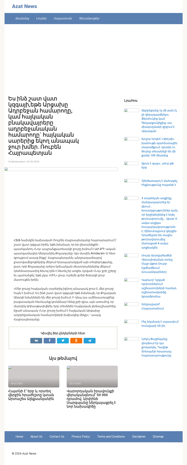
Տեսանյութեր (89, 18)
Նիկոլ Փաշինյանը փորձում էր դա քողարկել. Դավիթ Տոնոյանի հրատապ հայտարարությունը (156, 347)
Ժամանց (22, 18)
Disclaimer (139, 436)
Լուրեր (41, 18)
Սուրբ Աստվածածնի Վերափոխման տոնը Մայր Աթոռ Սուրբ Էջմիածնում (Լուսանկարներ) (157, 264)
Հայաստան (63, 18)
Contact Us (57, 436)
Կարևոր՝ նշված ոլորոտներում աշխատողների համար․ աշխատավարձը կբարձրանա (159, 288)
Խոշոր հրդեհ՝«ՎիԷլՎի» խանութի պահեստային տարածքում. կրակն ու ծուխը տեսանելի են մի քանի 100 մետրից (159, 147)
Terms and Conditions (111, 436)
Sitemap (158, 436)
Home (19, 436)
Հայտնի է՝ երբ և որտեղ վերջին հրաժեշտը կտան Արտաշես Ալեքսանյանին (31, 395)
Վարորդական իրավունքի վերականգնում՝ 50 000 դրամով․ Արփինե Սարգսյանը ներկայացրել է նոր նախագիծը (91, 398)
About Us (36, 436)
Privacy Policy (81, 436)
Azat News (24, 6)
